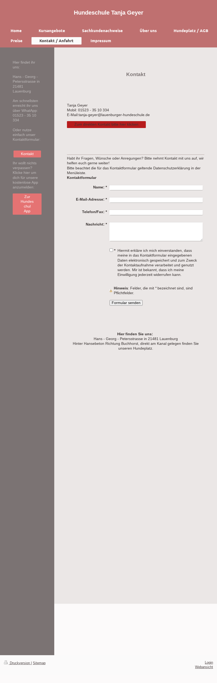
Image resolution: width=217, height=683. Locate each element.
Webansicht (204, 667)
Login (209, 662)
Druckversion (20, 663)
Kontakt (27, 154)
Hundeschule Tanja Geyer (108, 12)
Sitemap (39, 663)
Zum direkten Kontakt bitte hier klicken (106, 124)
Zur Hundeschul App (27, 204)
